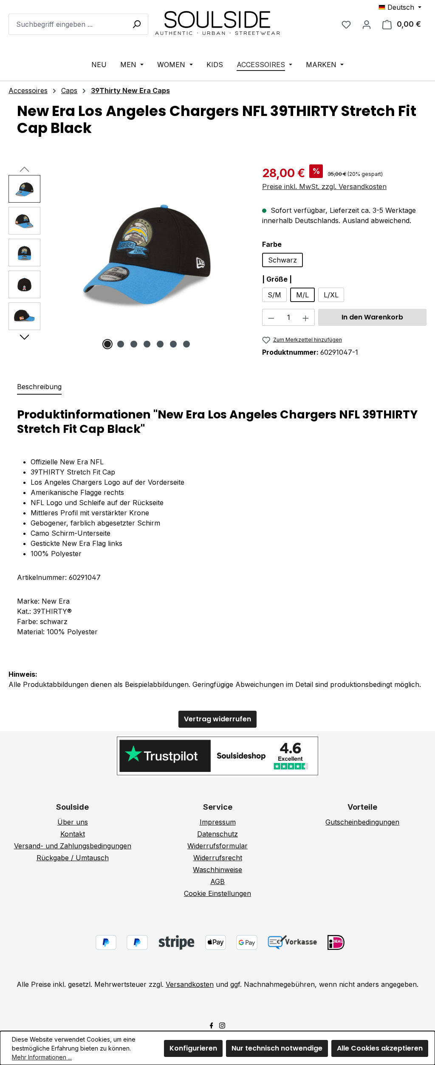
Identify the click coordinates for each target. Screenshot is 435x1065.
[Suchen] (136, 24)
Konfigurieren (193, 1048)
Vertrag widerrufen (217, 719)
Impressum (218, 822)
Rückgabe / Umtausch (73, 857)
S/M (274, 295)
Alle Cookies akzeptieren (380, 1048)
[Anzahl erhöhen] (306, 317)
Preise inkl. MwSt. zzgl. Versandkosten (324, 186)
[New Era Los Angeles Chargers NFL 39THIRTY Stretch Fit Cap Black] (147, 253)
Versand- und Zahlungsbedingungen (72, 846)
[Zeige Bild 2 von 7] (120, 344)
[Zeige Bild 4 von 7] (147, 344)
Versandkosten (190, 984)
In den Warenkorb (372, 317)
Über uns (72, 822)
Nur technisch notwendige (277, 1048)
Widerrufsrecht (217, 857)
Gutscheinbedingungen (362, 822)
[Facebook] (211, 1024)
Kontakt (72, 834)
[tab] (39, 387)
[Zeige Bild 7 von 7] (186, 344)
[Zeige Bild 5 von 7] (160, 344)
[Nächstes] (24, 336)
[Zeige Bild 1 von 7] (107, 344)
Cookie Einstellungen (217, 893)
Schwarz (282, 260)
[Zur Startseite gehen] (217, 23)
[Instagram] (222, 1024)
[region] (127, 262)
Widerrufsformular (217, 846)
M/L (302, 295)
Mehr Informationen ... (42, 1057)
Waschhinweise (217, 869)
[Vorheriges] (24, 168)
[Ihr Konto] (366, 24)
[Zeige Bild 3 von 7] (133, 344)
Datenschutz (217, 834)
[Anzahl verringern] (271, 317)
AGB (217, 881)
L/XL (331, 295)
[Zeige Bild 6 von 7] (173, 344)
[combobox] (78, 24)
